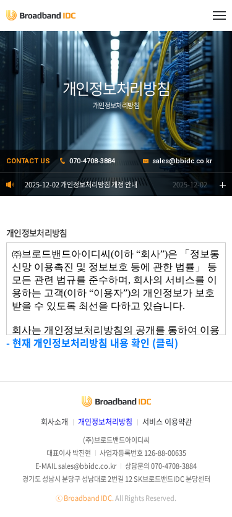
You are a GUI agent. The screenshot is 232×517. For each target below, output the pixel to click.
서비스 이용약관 (167, 422)
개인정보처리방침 (105, 422)
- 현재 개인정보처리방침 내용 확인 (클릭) (92, 342)
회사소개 (54, 422)
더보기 (223, 184)
